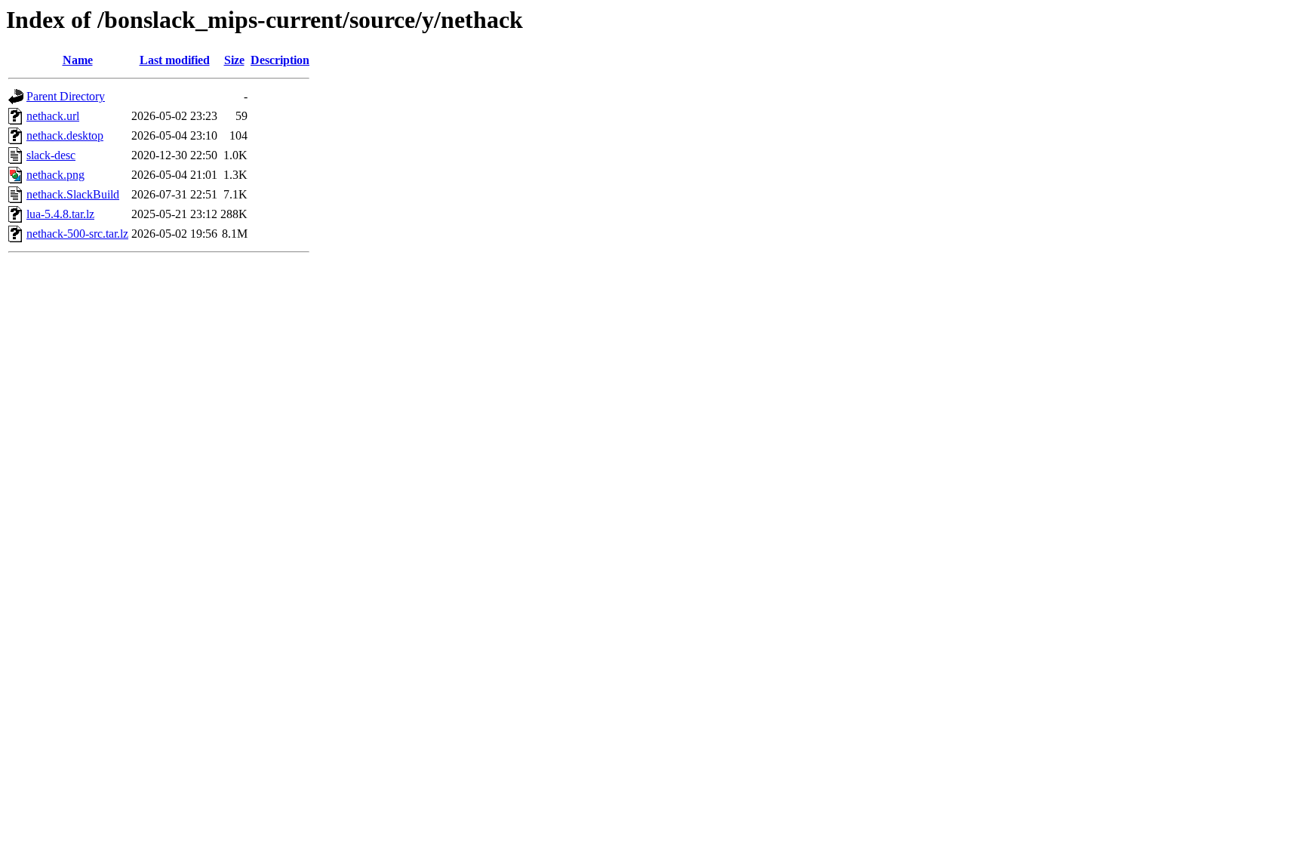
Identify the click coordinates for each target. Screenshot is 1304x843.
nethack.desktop (64, 135)
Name (78, 60)
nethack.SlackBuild (72, 194)
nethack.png (55, 174)
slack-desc (50, 155)
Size (234, 60)
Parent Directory (65, 96)
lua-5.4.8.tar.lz (60, 214)
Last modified (175, 60)
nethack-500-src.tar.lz (77, 233)
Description (280, 60)
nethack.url (52, 115)
